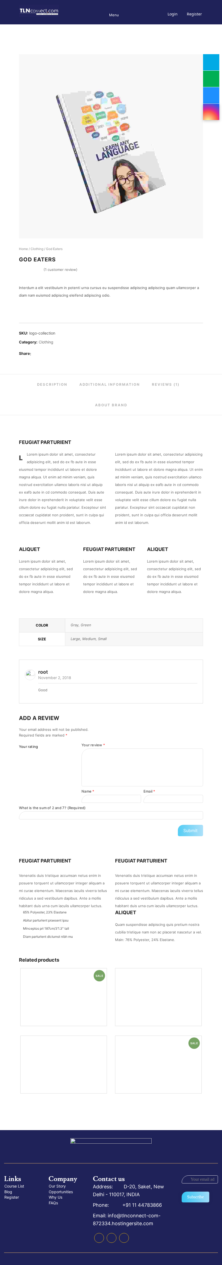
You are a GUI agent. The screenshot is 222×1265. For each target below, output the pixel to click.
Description (52, 384)
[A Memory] (158, 997)
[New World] (64, 1064)
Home (23, 249)
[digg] (51, 353)
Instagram (124, 1238)
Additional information (109, 384)
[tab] (52, 384)
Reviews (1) (165, 384)
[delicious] (44, 353)
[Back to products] (191, 249)
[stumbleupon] (59, 353)
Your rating (28, 746)
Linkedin (111, 1238)
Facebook (99, 1238)
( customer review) (60, 269)
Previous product (184, 249)
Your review (93, 745)
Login (173, 14)
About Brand (111, 405)
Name (87, 791)
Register (194, 14)
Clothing (37, 249)
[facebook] (36, 353)
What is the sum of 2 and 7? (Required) (52, 808)
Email (149, 791)
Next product (199, 249)
